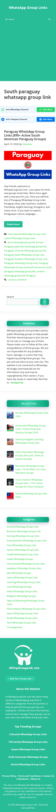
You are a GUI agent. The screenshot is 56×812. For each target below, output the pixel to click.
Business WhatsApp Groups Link (24, 531)
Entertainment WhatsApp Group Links (27, 540)
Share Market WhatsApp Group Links (26, 608)
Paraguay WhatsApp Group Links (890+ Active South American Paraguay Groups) (25, 135)
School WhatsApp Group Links (28, 764)
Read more (13, 224)
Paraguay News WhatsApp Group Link (24, 254)
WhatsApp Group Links (28, 7)
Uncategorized (14, 627)
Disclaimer (23, 778)
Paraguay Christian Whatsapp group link (25, 250)
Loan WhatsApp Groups (19, 586)
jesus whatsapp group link (21, 242)
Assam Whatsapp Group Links (28, 749)
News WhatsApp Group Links (22, 591)
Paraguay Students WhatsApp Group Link (25, 259)
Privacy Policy (9, 776)
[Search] (44, 302)
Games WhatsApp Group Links (23, 549)
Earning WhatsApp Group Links (23, 535)
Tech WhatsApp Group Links (21, 622)
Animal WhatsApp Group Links (23, 526)
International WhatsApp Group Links (27, 234)
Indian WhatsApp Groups (20, 559)
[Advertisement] (28, 53)
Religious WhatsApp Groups (21, 596)
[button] (49, 19)
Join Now (47, 109)
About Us (35, 778)
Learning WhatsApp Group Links (24, 582)
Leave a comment (17, 279)
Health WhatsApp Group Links (22, 554)
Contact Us (17, 382)
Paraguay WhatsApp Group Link (20, 263)
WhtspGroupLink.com (19, 696)
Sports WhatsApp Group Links (22, 613)
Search (10, 296)
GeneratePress (28, 807)
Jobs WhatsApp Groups (19, 572)
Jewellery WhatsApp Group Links (24, 568)
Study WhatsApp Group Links (22, 618)
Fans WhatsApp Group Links (21, 545)
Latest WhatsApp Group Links (19, 238)
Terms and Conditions (29, 776)
